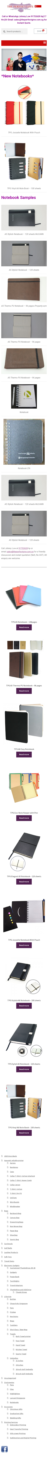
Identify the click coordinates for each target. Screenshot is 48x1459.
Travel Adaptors (16, 1285)
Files (12, 1389)
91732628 (23, 548)
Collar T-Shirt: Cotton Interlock (22, 1176)
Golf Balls (8, 1248)
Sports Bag (14, 1239)
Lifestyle (7, 1296)
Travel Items (9, 1261)
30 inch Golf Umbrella (24, 1374)
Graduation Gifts (16, 1413)
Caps (12, 1171)
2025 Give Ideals (10, 1156)
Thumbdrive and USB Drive (20, 1289)
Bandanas (14, 1167)
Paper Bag (14, 1231)
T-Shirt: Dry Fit (16, 1193)
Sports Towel (21, 1354)
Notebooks (14, 1402)
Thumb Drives (21, 1292)
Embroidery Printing (18, 1425)
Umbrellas (14, 1358)
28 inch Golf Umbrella (24, 1369)
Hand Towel (20, 1345)
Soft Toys (8, 1257)
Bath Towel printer (23, 1336)
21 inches (19, 1360)
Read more (24, 627)
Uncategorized (10, 1378)
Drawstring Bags (16, 1222)
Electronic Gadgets (11, 1265)
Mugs (12, 1321)
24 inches (19, 1365)
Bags (6, 1211)
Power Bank (14, 1277)
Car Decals (8, 1244)
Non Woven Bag (16, 1226)
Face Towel (20, 1341)
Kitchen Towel (21, 1349)
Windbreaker (15, 1206)
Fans (12, 1308)
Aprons (13, 1163)
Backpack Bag (15, 1213)
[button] (44, 42)
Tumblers (14, 1325)
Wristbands (14, 1202)
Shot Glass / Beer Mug (18, 1329)
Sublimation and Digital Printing (23, 1438)
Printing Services (11, 1422)
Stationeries (9, 1382)
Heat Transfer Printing (19, 1429)
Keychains (14, 1316)
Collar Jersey (15, 1185)
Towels (13, 1334)
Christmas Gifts (16, 1409)
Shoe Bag (13, 1235)
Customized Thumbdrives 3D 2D (22, 1268)
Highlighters (15, 1393)
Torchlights (14, 1281)
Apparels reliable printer (14, 1160)
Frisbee (13, 1312)
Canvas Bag (14, 1217)
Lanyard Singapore (17, 1398)
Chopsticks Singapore (19, 1303)
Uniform (13, 1198)
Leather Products (11, 1252)
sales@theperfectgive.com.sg (20, 551)
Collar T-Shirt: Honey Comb (21, 1180)
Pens (12, 1385)
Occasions (8, 1407)
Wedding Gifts (15, 1418)
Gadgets (13, 1272)
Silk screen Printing (17, 1433)
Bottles (13, 1299)
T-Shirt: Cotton (16, 1189)
